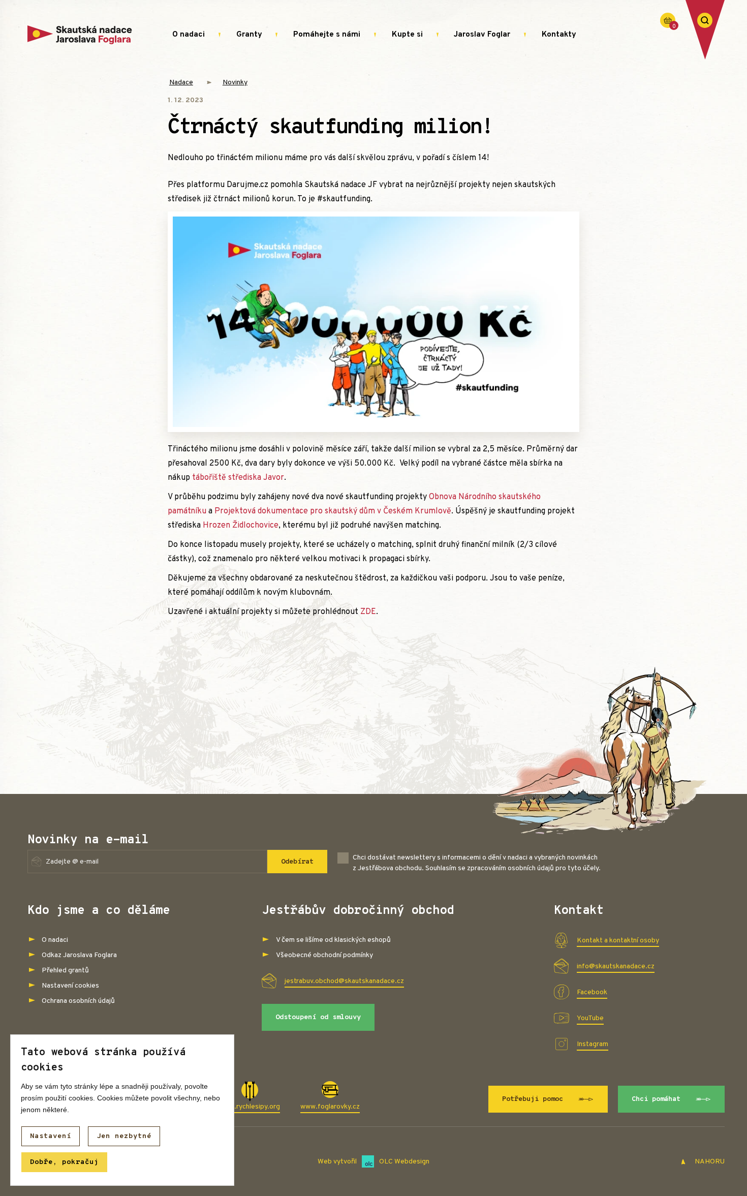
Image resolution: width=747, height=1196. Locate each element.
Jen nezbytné (124, 1136)
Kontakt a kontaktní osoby (618, 940)
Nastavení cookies (70, 986)
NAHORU (709, 1161)
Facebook (592, 992)
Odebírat (297, 861)
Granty (249, 34)
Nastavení (50, 1136)
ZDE (368, 612)
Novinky (235, 82)
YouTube (590, 1018)
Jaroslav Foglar (482, 34)
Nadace (181, 82)
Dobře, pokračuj (64, 1162)
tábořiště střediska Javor (238, 478)
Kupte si (407, 34)
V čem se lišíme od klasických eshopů (333, 940)
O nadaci (188, 34)
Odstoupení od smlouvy (318, 1017)
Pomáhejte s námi (326, 34)
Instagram (592, 1044)
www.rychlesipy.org (249, 1106)
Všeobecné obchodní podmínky (324, 955)
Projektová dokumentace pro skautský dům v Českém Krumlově (332, 511)
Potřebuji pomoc (532, 1099)
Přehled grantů (65, 970)
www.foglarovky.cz (330, 1106)
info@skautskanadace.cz (616, 966)
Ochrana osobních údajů (78, 1001)
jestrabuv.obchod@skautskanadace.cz (344, 981)
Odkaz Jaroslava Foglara (79, 955)
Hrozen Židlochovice (240, 525)
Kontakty (559, 34)
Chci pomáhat (656, 1099)
